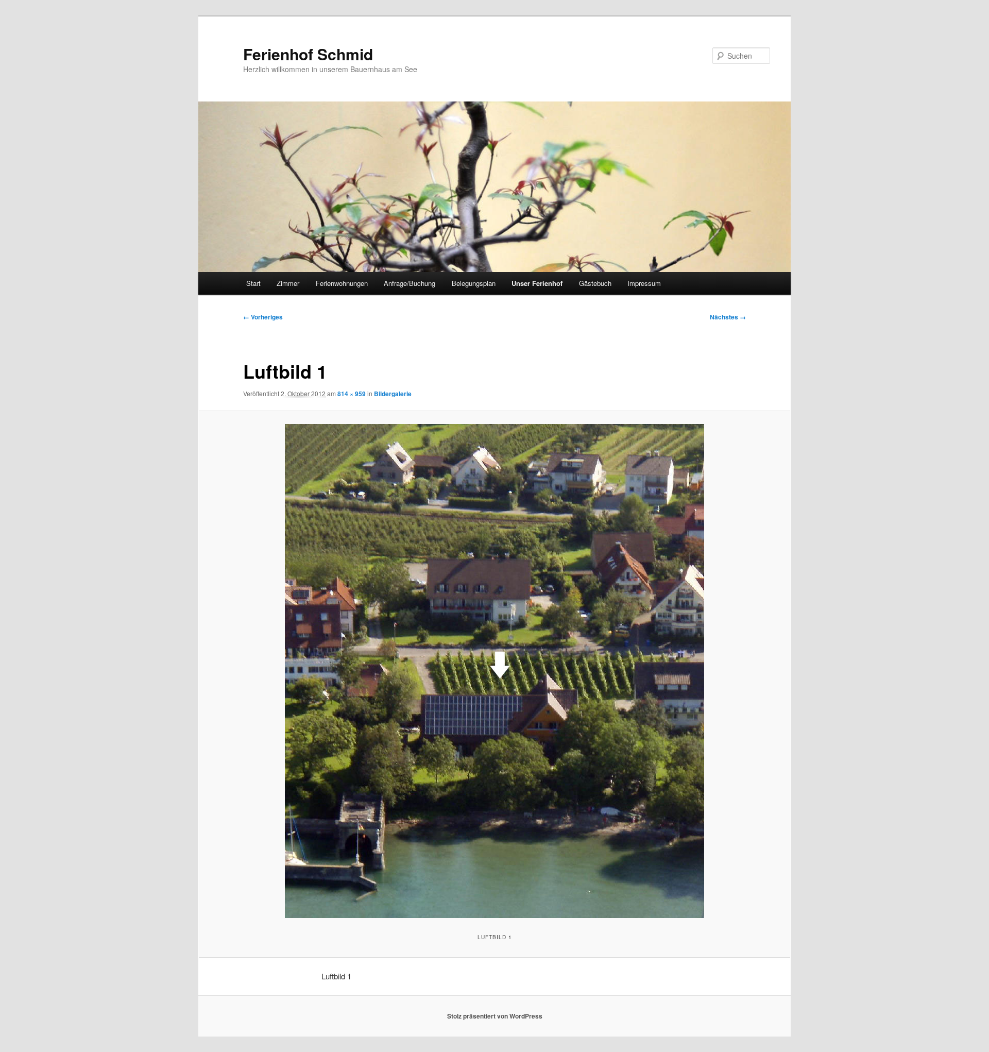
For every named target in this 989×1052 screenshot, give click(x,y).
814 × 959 (351, 393)
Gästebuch (595, 283)
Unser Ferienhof (536, 283)
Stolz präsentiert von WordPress (494, 1016)
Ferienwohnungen (342, 283)
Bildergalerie (393, 393)
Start (253, 283)
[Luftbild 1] (494, 671)
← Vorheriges (263, 316)
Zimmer (288, 283)
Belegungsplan (474, 283)
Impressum (644, 283)
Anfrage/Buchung (409, 283)
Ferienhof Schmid (308, 54)
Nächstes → (728, 316)
